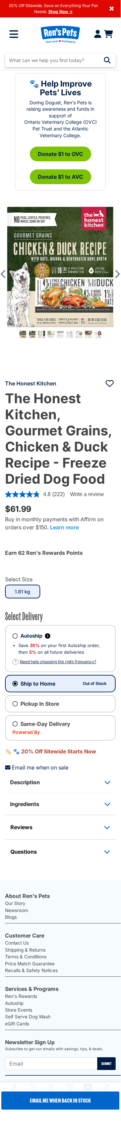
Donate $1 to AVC (60, 176)
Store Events (18, 1010)
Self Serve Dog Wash (28, 1016)
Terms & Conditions (26, 956)
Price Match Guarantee (30, 963)
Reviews (21, 827)
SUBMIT (106, 1063)
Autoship (14, 1003)
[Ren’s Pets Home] (60, 34)
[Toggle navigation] (13, 34)
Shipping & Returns (25, 950)
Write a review (87, 494)
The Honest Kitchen (30, 383)
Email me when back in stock (60, 1100)
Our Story (15, 903)
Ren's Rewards (21, 996)
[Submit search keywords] (107, 60)
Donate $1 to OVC (60, 154)
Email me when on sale (40, 767)
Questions (23, 851)
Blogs (11, 917)
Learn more (64, 527)
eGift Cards (17, 1023)
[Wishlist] (110, 383)
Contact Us (17, 943)
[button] (8, 274)
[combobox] (60, 60)
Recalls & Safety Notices (31, 970)
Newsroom (16, 910)
